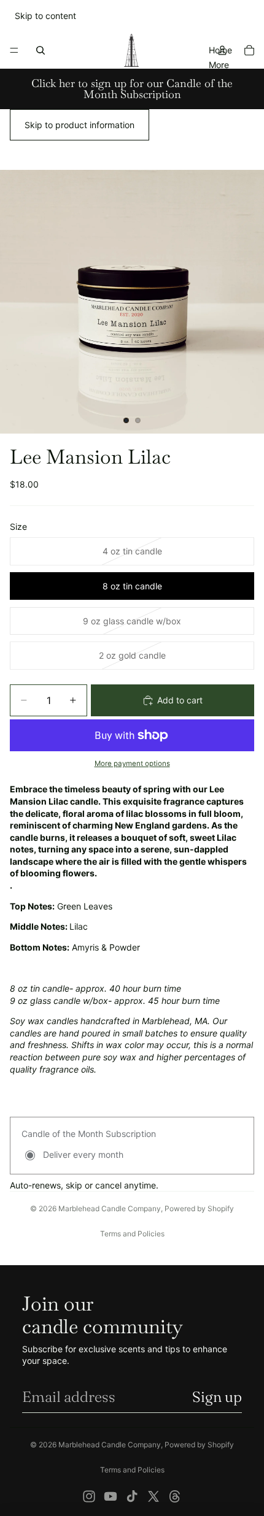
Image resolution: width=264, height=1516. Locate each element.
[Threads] (175, 1496)
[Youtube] (110, 1496)
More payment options (132, 763)
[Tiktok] (132, 1496)
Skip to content (45, 15)
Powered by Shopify (199, 1208)
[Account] (222, 50)
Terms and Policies (132, 1233)
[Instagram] (89, 1496)
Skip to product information (79, 125)
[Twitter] (153, 1496)
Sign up (217, 1397)
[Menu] (14, 50)
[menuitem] (219, 64)
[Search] (40, 50)
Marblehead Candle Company (109, 1208)
